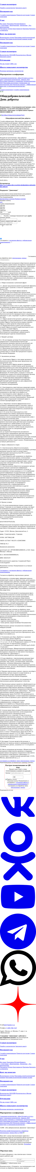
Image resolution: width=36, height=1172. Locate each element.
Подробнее (27, 1144)
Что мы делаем (4, 64)
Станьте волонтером (8, 4)
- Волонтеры (23, 25)
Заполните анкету (21, 8)
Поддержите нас (6, 11)
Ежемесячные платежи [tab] (7, 199)
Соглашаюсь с (16, 241)
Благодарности (17, 28)
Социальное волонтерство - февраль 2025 (17, 79)
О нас (2, 20)
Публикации (5, 60)
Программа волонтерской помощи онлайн (19, 39)
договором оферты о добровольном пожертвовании (18, 783)
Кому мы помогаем (8, 34)
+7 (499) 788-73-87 (11, 1028)
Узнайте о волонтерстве (7, 8)
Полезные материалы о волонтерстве (11, 71)
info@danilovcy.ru (9, 1025)
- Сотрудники (4, 25)
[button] (18, 205)
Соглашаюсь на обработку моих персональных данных (17, 761)
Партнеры (26, 28)
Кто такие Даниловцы (7, 24)
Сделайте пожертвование (8, 15)
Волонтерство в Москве (23, 55)
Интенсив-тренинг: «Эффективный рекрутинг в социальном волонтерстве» (18, 85)
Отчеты (10, 28)
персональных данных (19, 258)
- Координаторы (14, 25)
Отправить (4, 1163)
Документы (3, 28)
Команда (22, 24)
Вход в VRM (19, 1132)
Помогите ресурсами (23, 15)
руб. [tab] (1, 202)
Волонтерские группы (7, 37)
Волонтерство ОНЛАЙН (8, 55)
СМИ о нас (13, 64)
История (17, 24)
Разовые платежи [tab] (20, 199)
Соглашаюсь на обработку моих (18, 257)
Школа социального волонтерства (14, 67)
